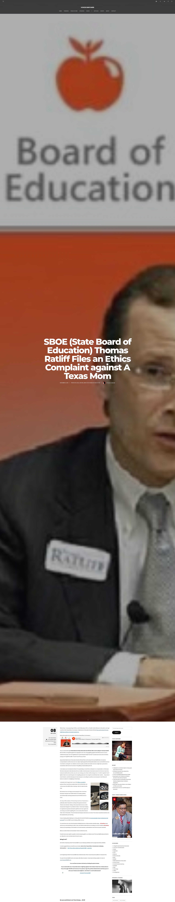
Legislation (115, 850)
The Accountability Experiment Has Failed (121, 774)
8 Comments (53, 744)
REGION (81, 382)
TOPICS (114, 870)
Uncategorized (116, 872)
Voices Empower (87, 7)
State (55, 742)
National (115, 854)
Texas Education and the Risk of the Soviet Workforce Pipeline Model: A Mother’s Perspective (122, 781)
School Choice (116, 862)
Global (114, 849)
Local (77, 382)
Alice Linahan (111, 382)
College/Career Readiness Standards (121, 846)
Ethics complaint (81, 782)
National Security (116, 855)
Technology (115, 869)
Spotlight (115, 865)
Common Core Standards (118, 847)
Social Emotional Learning (118, 864)
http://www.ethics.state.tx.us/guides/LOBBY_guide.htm (80, 848)
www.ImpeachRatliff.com (65, 860)
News (114, 857)
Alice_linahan (122, 900)
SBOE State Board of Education (92, 382)
